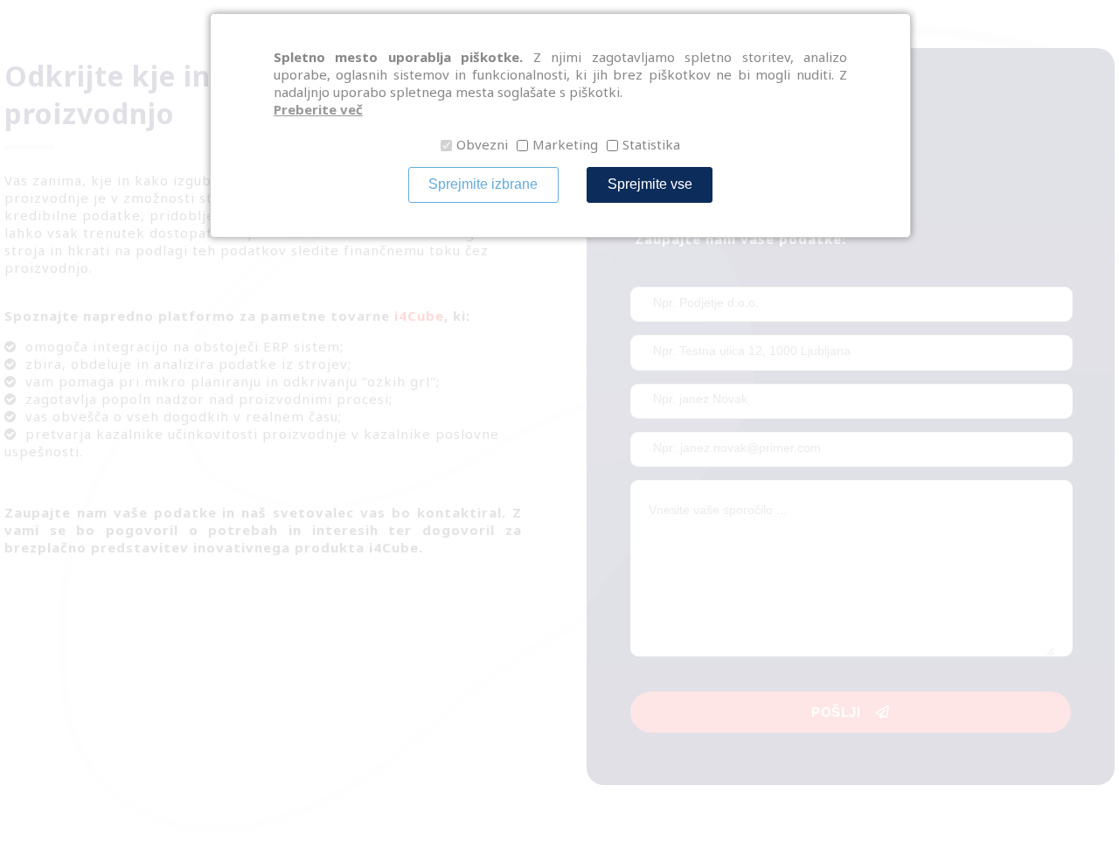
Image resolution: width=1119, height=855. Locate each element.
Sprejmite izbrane (483, 184)
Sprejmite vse (650, 184)
